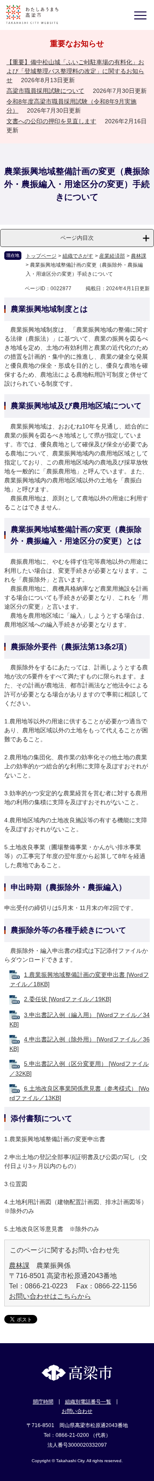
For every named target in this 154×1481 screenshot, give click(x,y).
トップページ (41, 256)
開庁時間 (43, 1402)
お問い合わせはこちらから (50, 1296)
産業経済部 (112, 256)
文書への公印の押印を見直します (51, 121)
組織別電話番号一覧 (88, 1402)
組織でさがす (77, 256)
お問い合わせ (77, 1411)
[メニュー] (140, 15)
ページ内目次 (77, 238)
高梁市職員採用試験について (45, 90)
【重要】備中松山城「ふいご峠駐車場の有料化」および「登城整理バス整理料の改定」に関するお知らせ (75, 71)
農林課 (138, 256)
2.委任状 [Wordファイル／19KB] (67, 999)
